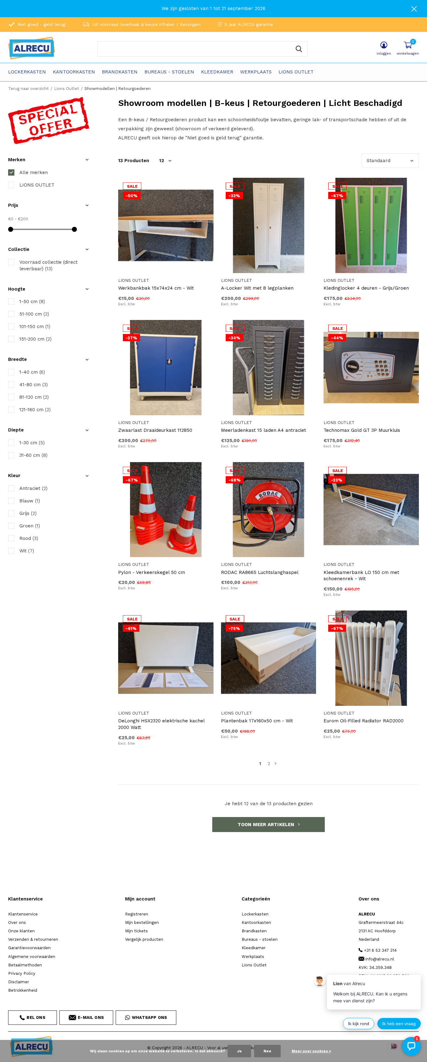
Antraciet (33, 488)
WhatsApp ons (149, 1017)
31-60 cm (33, 455)
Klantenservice (23, 914)
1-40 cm (32, 372)
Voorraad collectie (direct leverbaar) (48, 265)
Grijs (28, 513)
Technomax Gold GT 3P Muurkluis (362, 430)
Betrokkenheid (22, 990)
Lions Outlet (296, 72)
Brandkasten (120, 72)
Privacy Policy (21, 973)
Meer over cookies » (311, 1051)
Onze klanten (21, 931)
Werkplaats (256, 72)
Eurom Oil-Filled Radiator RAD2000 (364, 721)
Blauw (29, 501)
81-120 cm (34, 397)
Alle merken (33, 172)
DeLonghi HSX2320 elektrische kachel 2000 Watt (161, 724)
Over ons (17, 922)
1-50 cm (32, 301)
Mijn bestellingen (142, 922)
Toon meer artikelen (267, 824)
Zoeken (299, 49)
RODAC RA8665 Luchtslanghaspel (260, 572)
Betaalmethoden (25, 965)
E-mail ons (91, 1017)
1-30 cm (32, 443)
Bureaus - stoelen (169, 72)
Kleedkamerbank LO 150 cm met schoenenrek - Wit (361, 576)
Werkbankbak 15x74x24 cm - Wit (156, 288)
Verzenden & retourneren (33, 939)
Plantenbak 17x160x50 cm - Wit (257, 721)
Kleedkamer (217, 72)
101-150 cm (34, 326)
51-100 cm (34, 314)
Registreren (136, 914)
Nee (267, 1051)
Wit (26, 551)
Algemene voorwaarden (31, 956)
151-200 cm (35, 339)
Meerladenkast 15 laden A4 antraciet (263, 430)
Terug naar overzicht (28, 88)
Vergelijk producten (144, 939)
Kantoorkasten (74, 72)
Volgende (275, 763)
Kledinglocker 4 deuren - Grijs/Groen (366, 288)
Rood (28, 538)
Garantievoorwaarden (29, 947)
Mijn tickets (136, 931)
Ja (239, 1051)
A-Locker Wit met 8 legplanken (257, 288)
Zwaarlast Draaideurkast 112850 (155, 430)
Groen (29, 526)
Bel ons (36, 1017)
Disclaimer (18, 982)
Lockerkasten (27, 72)
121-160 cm (35, 409)
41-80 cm (33, 384)
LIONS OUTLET (36, 185)
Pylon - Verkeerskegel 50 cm (151, 572)
